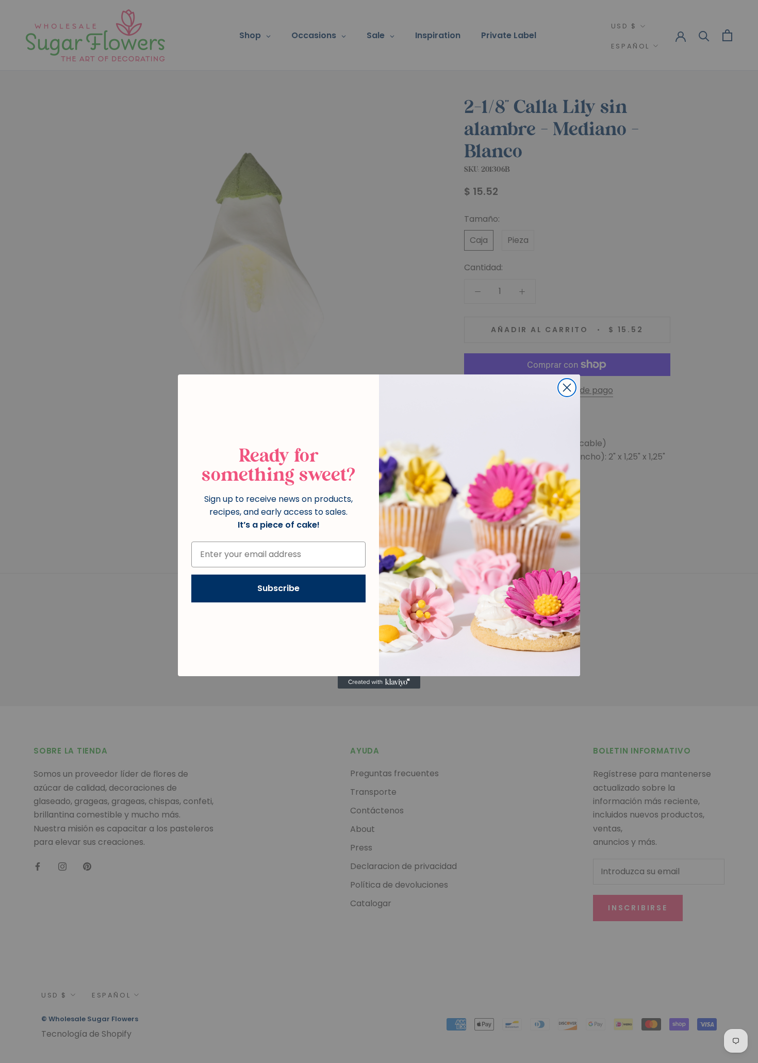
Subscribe (278, 588)
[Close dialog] (567, 388)
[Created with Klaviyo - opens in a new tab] (379, 682)
